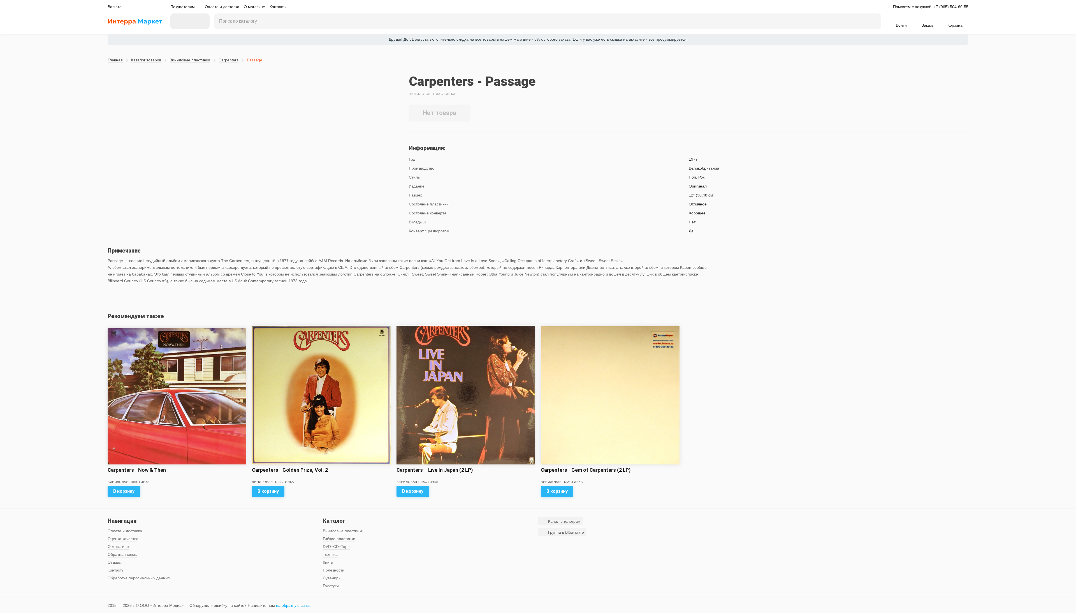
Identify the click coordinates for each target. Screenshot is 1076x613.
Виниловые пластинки (190, 60)
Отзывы (115, 562)
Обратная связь (122, 554)
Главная (115, 60)
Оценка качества (123, 538)
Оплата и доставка (222, 6)
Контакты (278, 6)
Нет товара (439, 112)
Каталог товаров (146, 60)
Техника (330, 554)
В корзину (123, 491)
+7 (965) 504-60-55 (951, 6)
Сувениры (332, 578)
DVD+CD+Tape (336, 546)
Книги (328, 562)
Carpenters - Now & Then (137, 470)
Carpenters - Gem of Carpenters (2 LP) (586, 470)
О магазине (254, 6)
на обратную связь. (294, 605)
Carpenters (228, 60)
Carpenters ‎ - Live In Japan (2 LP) (434, 470)
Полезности (333, 570)
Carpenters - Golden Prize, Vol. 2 (290, 470)
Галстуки (331, 586)
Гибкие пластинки (339, 538)
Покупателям (182, 6)
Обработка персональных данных (139, 578)
